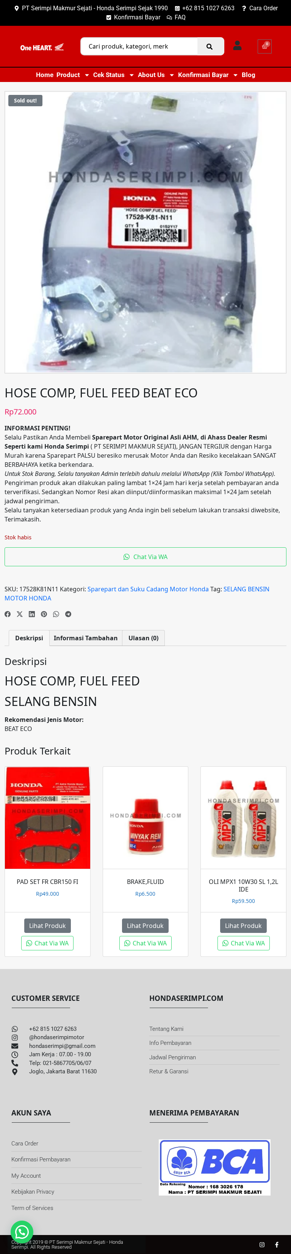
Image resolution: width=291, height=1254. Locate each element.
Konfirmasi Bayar (203, 75)
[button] (22, 1232)
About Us (151, 75)
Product (68, 75)
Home (44, 75)
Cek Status (109, 75)
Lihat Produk (47, 926)
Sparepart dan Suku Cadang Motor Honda (148, 589)
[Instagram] (262, 1245)
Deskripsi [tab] (29, 638)
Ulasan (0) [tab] (143, 638)
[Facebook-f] (277, 1245)
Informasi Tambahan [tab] (86, 638)
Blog (248, 75)
